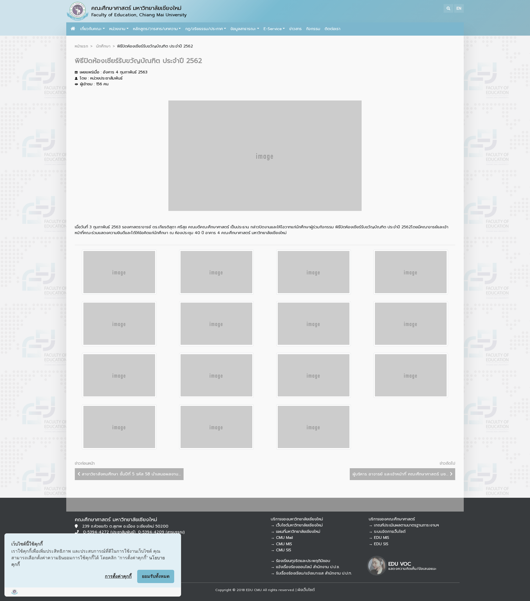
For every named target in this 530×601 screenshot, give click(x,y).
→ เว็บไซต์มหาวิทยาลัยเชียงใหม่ (297, 525)
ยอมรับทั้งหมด (155, 576)
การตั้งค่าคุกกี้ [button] (118, 576)
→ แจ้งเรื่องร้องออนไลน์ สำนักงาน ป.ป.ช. (305, 567)
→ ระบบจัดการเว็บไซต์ (387, 531)
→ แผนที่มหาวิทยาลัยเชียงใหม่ (295, 531)
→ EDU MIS (379, 538)
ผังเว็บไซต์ (306, 590)
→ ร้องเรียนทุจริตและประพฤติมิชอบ (300, 561)
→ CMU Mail (282, 538)
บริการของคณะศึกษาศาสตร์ (392, 519)
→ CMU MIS (281, 544)
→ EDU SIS (378, 544)
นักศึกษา (103, 46)
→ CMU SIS (281, 550)
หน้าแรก (81, 46)
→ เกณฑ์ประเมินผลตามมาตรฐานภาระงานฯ (404, 525)
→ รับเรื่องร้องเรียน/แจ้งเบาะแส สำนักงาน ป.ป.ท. (311, 573)
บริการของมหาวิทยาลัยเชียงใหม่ (297, 519)
